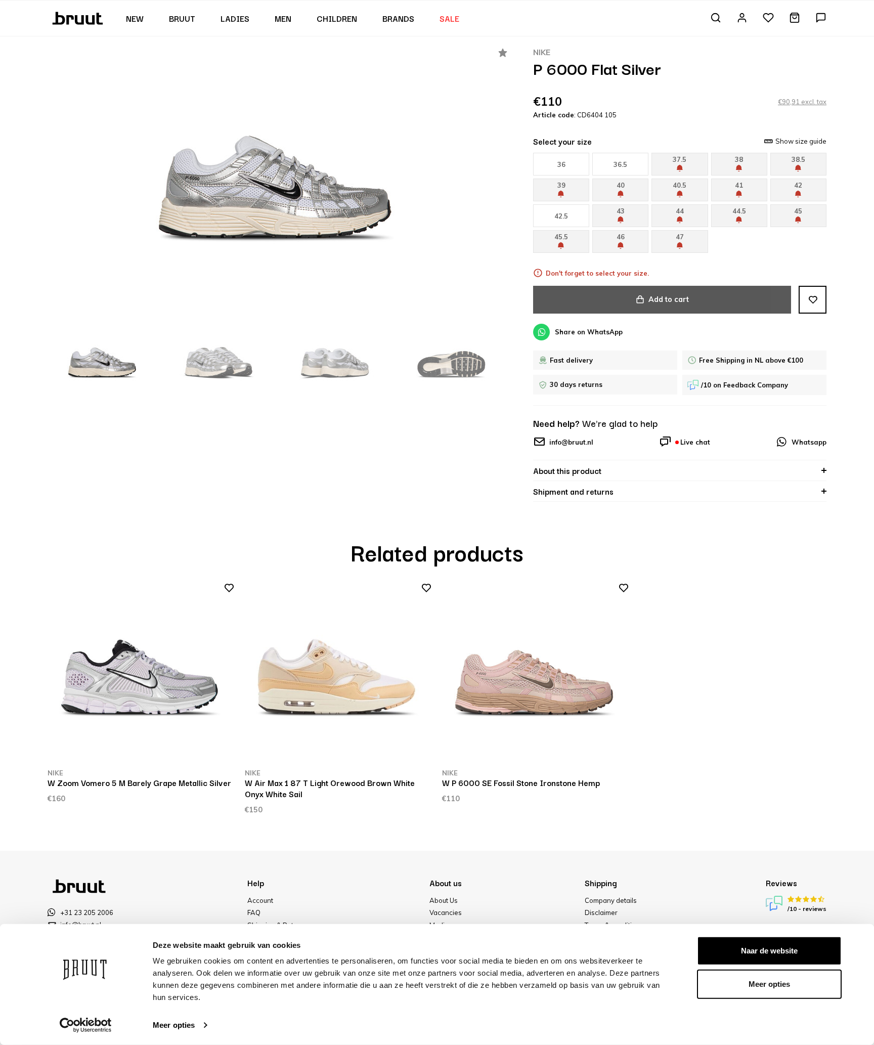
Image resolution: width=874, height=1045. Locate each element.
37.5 (679, 159)
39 (561, 185)
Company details (611, 900)
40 (621, 185)
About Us (443, 900)
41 (739, 185)
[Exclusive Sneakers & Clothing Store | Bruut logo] (79, 17)
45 (798, 211)
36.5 (620, 164)
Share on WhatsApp (589, 332)
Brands (398, 18)
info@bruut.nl (571, 442)
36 (561, 164)
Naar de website (769, 950)
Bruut (182, 18)
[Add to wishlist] (812, 300)
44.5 (739, 211)
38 (739, 159)
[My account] (742, 18)
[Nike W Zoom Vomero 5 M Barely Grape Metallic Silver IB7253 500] (141, 674)
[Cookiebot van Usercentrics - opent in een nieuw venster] (85, 1025)
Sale (449, 18)
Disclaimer (601, 912)
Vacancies (445, 912)
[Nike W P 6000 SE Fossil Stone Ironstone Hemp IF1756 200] (535, 674)
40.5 (679, 185)
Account (260, 900)
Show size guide (800, 141)
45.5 (561, 237)
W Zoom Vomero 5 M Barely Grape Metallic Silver (139, 782)
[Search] (715, 18)
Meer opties (174, 1025)
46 (621, 237)
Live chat (695, 442)
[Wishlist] (768, 18)
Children (337, 18)
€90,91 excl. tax (802, 102)
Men (283, 18)
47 (680, 237)
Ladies (235, 18)
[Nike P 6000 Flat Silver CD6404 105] (278, 180)
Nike (541, 52)
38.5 (798, 159)
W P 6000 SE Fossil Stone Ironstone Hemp (521, 782)
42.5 (561, 216)
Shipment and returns (573, 491)
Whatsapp (809, 442)
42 (798, 185)
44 (680, 211)
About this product (567, 470)
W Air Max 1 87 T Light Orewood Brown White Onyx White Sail (330, 788)
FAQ (253, 912)
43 (621, 211)
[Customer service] (820, 18)
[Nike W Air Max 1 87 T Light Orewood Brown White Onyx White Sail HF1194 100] (338, 674)
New (135, 18)
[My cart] (794, 18)
